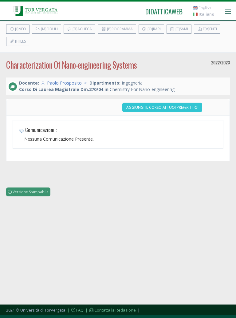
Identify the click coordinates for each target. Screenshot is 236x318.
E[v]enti (209, 29)
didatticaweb (164, 11)
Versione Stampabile (30, 192)
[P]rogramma (119, 29)
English (204, 7)
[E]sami (181, 29)
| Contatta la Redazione (110, 310)
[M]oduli (49, 29)
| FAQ (75, 310)
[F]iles (20, 41)
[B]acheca (82, 29)
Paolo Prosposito (64, 83)
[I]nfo (20, 29)
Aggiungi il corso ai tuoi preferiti (160, 107)
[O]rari (154, 29)
